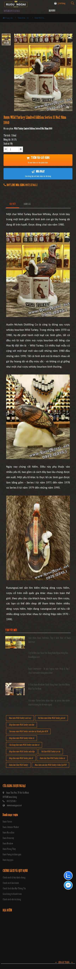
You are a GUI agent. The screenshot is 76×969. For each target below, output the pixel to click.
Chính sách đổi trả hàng (12, 899)
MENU (53, 10)
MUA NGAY (38, 173)
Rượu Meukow (8, 843)
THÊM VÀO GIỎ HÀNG (39, 160)
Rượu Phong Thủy (9, 849)
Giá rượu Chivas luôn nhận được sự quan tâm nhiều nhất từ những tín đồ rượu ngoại (49, 702)
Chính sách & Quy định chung (14, 877)
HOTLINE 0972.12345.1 (12, 11)
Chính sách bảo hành (11, 883)
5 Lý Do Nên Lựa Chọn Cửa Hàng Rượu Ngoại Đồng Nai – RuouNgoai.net (49, 654)
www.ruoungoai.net (14, 805)
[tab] (12, 204)
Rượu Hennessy (8, 838)
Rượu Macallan (8, 832)
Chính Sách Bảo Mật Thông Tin (14, 888)
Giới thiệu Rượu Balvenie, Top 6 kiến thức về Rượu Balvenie (49, 639)
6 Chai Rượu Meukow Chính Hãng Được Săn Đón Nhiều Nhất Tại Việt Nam (49, 686)
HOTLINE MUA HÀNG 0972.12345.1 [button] (21, 185)
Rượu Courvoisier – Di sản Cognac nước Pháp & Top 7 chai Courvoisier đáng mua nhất (49, 670)
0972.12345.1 (11, 801)
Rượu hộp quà (8, 859)
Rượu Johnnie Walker (11, 827)
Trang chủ (9, 18)
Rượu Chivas (7, 821)
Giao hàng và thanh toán (12, 893)
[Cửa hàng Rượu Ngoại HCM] (15, 3)
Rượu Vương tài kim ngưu (12, 854)
